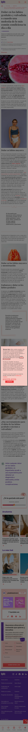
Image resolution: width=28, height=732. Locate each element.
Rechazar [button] (13, 379)
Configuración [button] (6, 379)
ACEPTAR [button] (9, 381)
